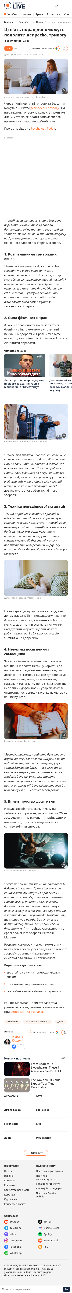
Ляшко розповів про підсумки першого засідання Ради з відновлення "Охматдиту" (24, 383)
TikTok (47, 1221)
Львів (7, 1137)
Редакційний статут (48, 1183)
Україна (12, 14)
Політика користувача (49, 1171)
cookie (26, 1289)
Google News (51, 1228)
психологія (12, 1021)
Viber (13, 1234)
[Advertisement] (36, 176)
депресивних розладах (27, 1012)
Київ (39, 1123)
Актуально (11, 1095)
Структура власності (16, 1189)
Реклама (9, 1185)
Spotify (48, 1234)
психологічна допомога (38, 1021)
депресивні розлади (45, 108)
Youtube (15, 1221)
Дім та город (12, 1109)
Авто (39, 1095)
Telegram (15, 1228)
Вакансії (9, 1175)
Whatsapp (16, 1253)
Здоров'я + (24, 22)
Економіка (53, 14)
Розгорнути (36, 1152)
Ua (56, 5)
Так (66, 1289)
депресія (61, 1021)
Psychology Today (43, 128)
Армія (39, 14)
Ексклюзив (11, 1123)
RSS (46, 1246)
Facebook (15, 1246)
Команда (9, 1194)
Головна (8, 22)
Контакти (10, 1180)
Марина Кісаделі (17, 1038)
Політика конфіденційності (46, 1177)
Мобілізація (43, 1137)
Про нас (9, 1171)
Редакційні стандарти (49, 1188)
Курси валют (12, 1199)
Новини (26, 14)
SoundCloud (51, 1240)
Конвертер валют (15, 1204)
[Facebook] (14, 1046)
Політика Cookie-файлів (46, 1194)
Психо (39, 22)
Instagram (16, 1240)
